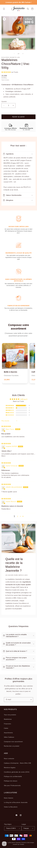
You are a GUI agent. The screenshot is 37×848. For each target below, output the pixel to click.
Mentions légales (9, 767)
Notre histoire (8, 798)
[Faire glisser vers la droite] (23, 53)
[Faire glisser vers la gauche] (14, 53)
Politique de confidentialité (13, 776)
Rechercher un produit (11, 746)
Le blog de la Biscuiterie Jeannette (16, 802)
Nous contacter (9, 758)
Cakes (6, 728)
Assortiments (8, 732)
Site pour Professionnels (12, 785)
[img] (6, 426)
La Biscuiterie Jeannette (14, 842)
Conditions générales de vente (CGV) (16, 772)
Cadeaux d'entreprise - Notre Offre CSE (17, 763)
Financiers (7, 724)
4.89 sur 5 (23, 399)
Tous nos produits (10, 715)
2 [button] (17, 516)
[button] (4, 9)
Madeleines (8, 719)
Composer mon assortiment (13, 741)
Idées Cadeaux (9, 737)
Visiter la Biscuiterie (10, 807)
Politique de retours (10, 781)
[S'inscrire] (31, 699)
